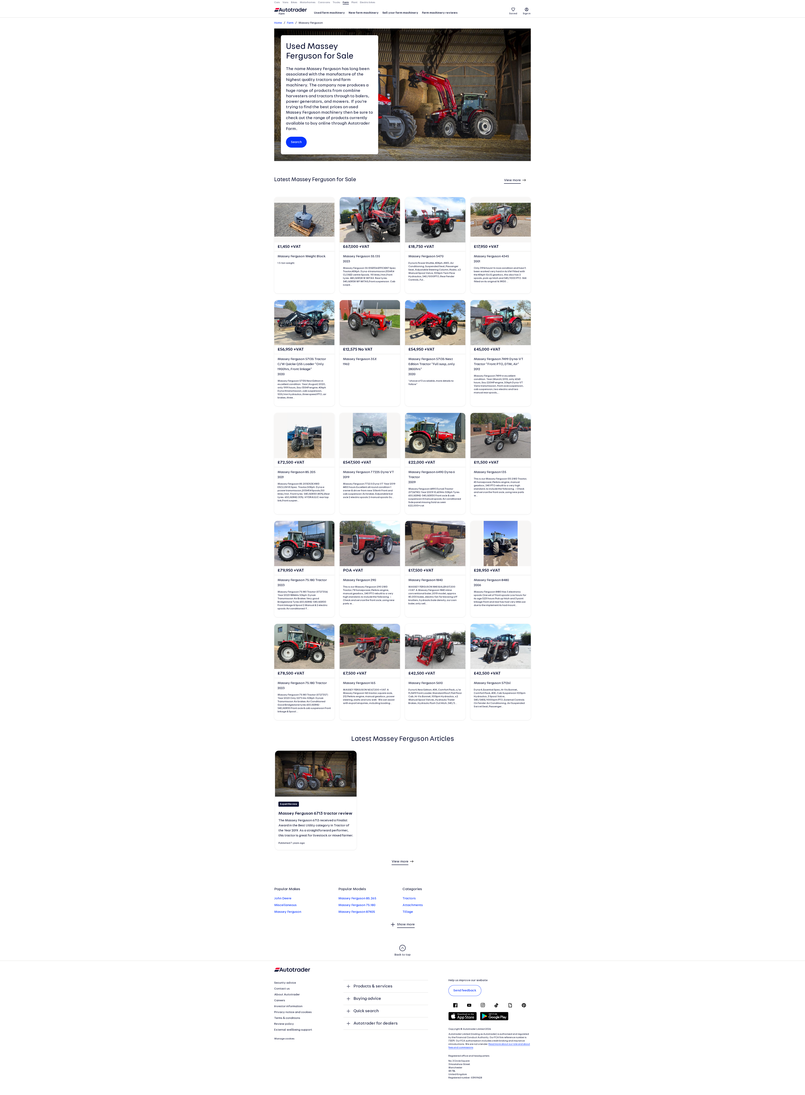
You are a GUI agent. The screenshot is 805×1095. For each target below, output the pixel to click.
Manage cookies (284, 1039)
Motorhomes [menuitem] (308, 2)
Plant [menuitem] (354, 2)
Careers (279, 1000)
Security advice (285, 982)
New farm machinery (364, 12)
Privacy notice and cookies (293, 1012)
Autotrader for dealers (375, 1023)
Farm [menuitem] (346, 2)
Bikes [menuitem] (294, 2)
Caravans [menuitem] (324, 2)
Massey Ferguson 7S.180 (356, 905)
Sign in (527, 13)
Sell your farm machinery (400, 12)
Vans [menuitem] (285, 2)
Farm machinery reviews (440, 12)
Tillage (407, 912)
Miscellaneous (285, 905)
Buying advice (367, 999)
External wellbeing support (293, 1029)
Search (296, 142)
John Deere (282, 898)
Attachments (412, 905)
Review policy (284, 1024)
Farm (290, 23)
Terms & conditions (287, 1018)
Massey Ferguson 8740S (356, 912)
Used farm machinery (329, 12)
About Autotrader (287, 994)
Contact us (282, 988)
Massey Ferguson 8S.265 (357, 898)
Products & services (372, 986)
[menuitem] (329, 13)
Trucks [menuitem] (336, 2)
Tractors (409, 898)
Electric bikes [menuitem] (367, 2)
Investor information (288, 1006)
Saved (513, 13)
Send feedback (464, 990)
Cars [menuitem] (277, 2)
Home (278, 23)
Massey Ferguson (287, 912)
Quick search (366, 1011)
